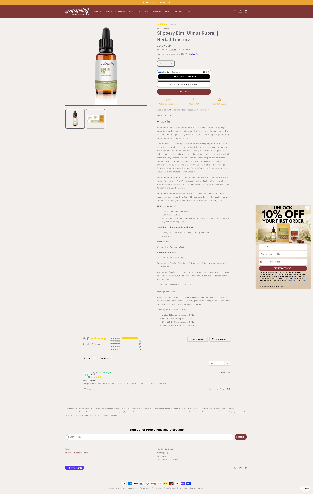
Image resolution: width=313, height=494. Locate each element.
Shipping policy (182, 488)
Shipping (172, 49)
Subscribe (241, 437)
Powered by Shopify (131, 488)
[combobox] (263, 262)
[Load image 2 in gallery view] (95, 118)
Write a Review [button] (221, 339)
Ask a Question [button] (199, 339)
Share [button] (88, 389)
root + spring (119, 488)
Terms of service (169, 488)
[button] (97, 11)
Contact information (197, 488)
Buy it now (184, 92)
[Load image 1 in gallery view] (75, 118)
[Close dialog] (307, 208)
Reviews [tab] (87, 358)
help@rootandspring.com (76, 452)
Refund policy (144, 488)
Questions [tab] (104, 358)
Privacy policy (157, 488)
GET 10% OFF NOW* (283, 268)
